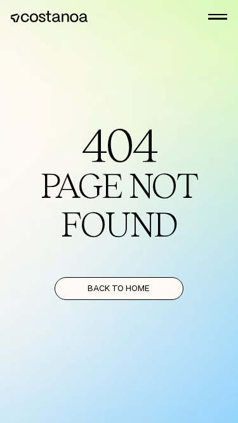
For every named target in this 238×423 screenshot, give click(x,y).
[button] (217, 17)
